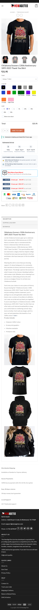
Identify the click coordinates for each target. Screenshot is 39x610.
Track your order (6, 587)
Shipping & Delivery (7, 590)
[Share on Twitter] (13, 205)
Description (7, 219)
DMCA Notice (6, 597)
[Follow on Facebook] (18, 528)
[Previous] (4, 36)
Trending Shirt (23, 12)
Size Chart (4, 569)
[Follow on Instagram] (21, 528)
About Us (4, 566)
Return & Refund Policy (8, 594)
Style (3, 75)
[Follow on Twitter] (24, 528)
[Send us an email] (28, 528)
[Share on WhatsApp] (6, 205)
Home (12, 12)
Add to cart (17, 130)
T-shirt (15, 315)
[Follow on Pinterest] (31, 528)
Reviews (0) (6, 226)
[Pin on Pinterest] (19, 205)
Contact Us (4, 583)
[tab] (19, 219)
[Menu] (2, 6)
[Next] (34, 36)
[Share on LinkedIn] (23, 205)
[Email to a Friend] (16, 205)
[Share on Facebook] (10, 205)
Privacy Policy (5, 573)
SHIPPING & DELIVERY (9, 222)
